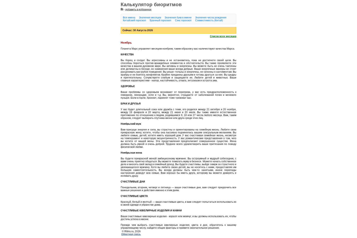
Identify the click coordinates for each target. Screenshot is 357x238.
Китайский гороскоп (134, 20)
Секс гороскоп (183, 20)
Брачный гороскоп (160, 20)
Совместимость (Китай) (209, 20)
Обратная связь (131, 234)
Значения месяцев (150, 17)
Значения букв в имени (178, 17)
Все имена (129, 17)
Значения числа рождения (210, 17)
